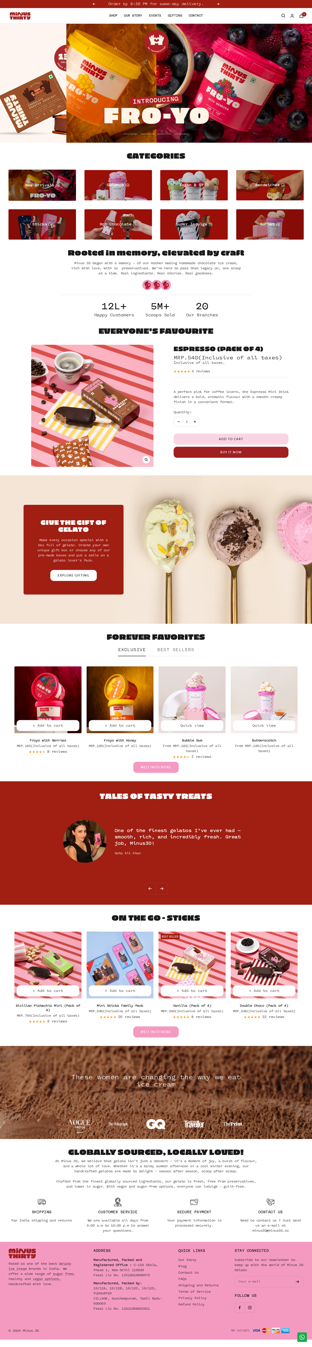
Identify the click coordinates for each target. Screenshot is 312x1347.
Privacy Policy (192, 1297)
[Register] (297, 1281)
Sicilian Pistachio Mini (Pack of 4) (48, 1007)
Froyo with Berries (48, 740)
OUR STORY (133, 15)
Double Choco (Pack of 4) (264, 1005)
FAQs (182, 1278)
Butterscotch (264, 740)
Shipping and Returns (198, 1285)
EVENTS (155, 15)
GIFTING (175, 15)
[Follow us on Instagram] (250, 1307)
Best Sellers (175, 649)
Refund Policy (191, 1304)
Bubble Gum (192, 740)
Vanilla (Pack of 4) (192, 1005)
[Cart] (301, 16)
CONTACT (196, 15)
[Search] (283, 16)
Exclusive (132, 649)
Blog (182, 1265)
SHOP (113, 15)
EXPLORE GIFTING (73, 574)
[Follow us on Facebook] (240, 1307)
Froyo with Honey (120, 740)
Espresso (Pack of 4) (218, 348)
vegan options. (47, 1278)
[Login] (292, 16)
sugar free (63, 1273)
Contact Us (188, 1272)
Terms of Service (194, 1291)
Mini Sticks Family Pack (120, 1005)
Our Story (187, 1259)
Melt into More (156, 766)
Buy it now (231, 451)
